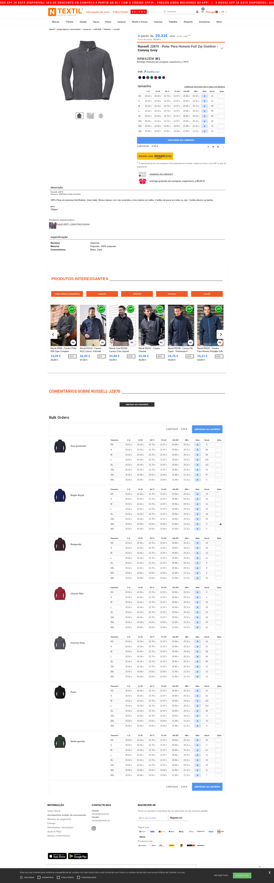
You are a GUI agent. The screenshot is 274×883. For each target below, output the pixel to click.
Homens (172, 294)
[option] (92, 70)
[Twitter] (213, 146)
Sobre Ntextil (53, 811)
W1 (157, 58)
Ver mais (181, 872)
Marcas (55, 22)
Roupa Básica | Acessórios (67, 294)
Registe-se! (176, 817)
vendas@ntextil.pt (101, 820)
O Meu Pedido (120, 12)
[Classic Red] (155, 77)
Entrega (51, 823)
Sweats (83, 22)
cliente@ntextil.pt (100, 814)
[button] (197, 12)
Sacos (96, 22)
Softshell (137, 294)
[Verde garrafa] (151, 77)
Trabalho (173, 22)
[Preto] (143, 77)
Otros (219, 22)
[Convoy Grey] (147, 77)
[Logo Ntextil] (65, 12)
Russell (143, 46)
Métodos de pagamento (59, 819)
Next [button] (94, 75)
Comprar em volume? (161, 174)
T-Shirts (69, 22)
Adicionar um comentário (137, 404)
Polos (108, 22)
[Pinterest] (218, 146)
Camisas (158, 22)
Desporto (188, 22)
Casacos (121, 22)
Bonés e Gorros (140, 22)
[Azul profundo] (139, 77)
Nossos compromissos (58, 835)
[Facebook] (208, 146)
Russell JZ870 (57, 192)
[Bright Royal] (159, 77)
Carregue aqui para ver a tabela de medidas (204, 87)
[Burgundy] (163, 77)
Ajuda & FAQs (54, 831)
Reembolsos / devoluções (60, 827)
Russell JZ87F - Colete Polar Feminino (73, 224)
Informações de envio (98, 12)
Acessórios (204, 22)
